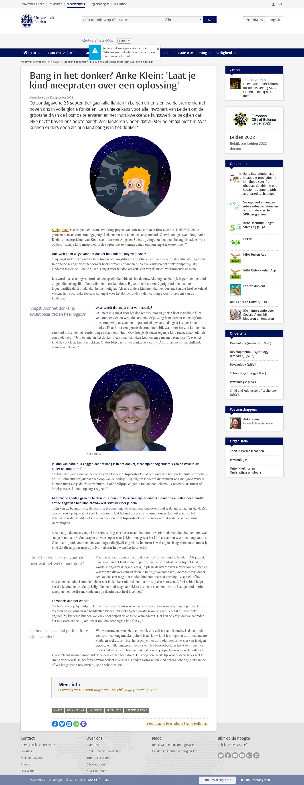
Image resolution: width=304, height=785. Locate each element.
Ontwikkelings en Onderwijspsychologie (245, 470)
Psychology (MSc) (243, 365)
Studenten (55, 4)
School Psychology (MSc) (248, 373)
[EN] (274, 19)
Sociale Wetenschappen (247, 451)
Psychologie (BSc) (243, 382)
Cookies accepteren (217, 780)
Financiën (53, 52)
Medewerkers (76, 4)
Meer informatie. (99, 780)
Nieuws (55, 62)
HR (33, 52)
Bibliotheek (121, 4)
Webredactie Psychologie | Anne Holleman (177, 724)
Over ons (92, 745)
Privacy (25, 764)
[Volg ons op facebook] (228, 755)
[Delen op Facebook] (55, 724)
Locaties (26, 751)
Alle (168, 20)
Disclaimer (28, 771)
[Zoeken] (210, 19)
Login (280, 4)
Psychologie (238, 460)
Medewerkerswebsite (33, 62)
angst (58, 710)
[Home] (24, 52)
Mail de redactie (32, 758)
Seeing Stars (60, 229)
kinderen (95, 710)
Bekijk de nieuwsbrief (232, 745)
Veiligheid (224, 52)
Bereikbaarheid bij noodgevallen (173, 745)
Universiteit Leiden (32, 4)
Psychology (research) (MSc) (250, 343)
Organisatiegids (99, 4)
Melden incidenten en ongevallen (174, 751)
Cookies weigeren (257, 780)
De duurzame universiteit (103, 751)
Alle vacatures (95, 764)
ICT (72, 52)
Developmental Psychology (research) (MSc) (249, 354)
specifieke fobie (136, 710)
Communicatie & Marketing (185, 52)
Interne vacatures (98, 758)
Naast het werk (96, 771)
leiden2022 (114, 710)
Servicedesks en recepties (38, 745)
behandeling (75, 710)
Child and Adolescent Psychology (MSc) (253, 393)
